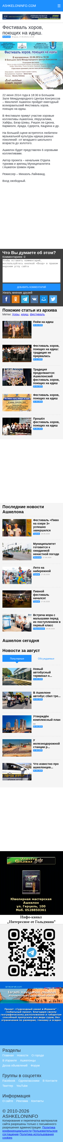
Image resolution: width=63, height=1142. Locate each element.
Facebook (8, 1080)
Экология (37, 557)
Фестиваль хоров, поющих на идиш (46, 396)
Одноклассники (28, 1080)
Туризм (36, 534)
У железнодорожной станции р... (46, 744)
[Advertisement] (31, 217)
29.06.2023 (37, 386)
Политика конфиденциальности (28, 1129)
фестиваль (37, 314)
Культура (6, 37)
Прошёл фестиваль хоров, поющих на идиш (46, 422)
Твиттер (7, 1085)
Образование (38, 629)
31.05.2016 (37, 402)
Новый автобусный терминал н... (42, 672)
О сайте (7, 1101)
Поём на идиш (43, 322)
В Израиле (9, 1060)
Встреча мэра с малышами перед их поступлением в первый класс (47, 620)
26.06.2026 (37, 325)
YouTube (22, 1085)
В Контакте (50, 1080)
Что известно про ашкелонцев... (46, 765)
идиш (24, 314)
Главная (8, 1055)
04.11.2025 (37, 359)
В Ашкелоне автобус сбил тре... (47, 694)
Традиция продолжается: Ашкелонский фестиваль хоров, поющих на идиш (46, 376)
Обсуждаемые (46, 658)
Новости (22, 1055)
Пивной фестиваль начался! (41, 595)
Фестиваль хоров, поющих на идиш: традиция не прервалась (46, 351)
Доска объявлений (14, 1065)
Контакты (37, 1101)
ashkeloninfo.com (19, 6)
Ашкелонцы (28, 1060)
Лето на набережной (42, 569)
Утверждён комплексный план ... (46, 720)
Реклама (22, 1101)
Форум (35, 1065)
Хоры (15, 314)
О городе (38, 1055)
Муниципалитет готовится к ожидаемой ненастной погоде (46, 549)
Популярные (17, 658)
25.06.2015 (37, 429)
